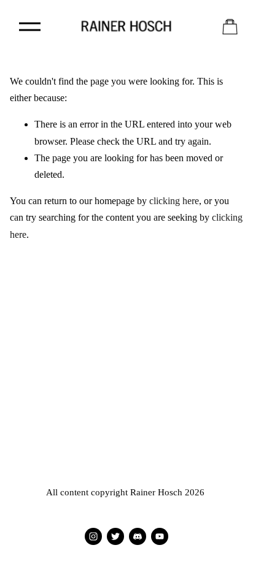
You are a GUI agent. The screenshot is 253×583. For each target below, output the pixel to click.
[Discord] (137, 536)
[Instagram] (93, 536)
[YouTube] (159, 536)
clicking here (174, 201)
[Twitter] (115, 536)
